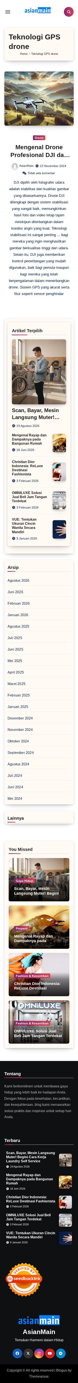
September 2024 (21, 753)
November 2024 (20, 730)
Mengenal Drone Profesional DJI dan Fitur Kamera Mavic (39, 155)
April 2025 (16, 672)
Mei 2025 (15, 661)
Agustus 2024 (18, 764)
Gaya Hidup (24, 881)
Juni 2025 (15, 649)
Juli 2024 (15, 775)
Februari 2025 (19, 695)
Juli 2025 (15, 638)
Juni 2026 (15, 592)
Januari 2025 (18, 707)
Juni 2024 (15, 787)
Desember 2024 (20, 718)
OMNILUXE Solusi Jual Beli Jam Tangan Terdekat (29, 497)
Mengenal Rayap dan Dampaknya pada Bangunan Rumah (29, 439)
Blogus (61, 1370)
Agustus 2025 (18, 626)
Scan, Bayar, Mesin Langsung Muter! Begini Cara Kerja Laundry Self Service (36, 895)
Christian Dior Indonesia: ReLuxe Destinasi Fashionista (37, 988)
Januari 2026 (18, 615)
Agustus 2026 (18, 580)
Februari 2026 (19, 603)
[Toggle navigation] (7, 12)
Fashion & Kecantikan (32, 976)
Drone (39, 137)
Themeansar (38, 1376)
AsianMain (26, 165)
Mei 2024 (15, 798)
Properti (22, 928)
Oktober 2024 (18, 741)
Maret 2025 (16, 684)
